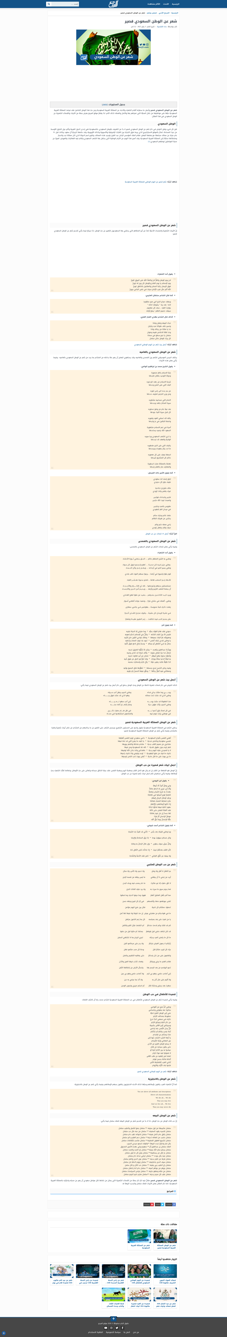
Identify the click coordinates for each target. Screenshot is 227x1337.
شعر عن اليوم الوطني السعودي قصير (151, 1071)
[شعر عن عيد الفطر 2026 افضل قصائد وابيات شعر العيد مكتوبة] (165, 1294)
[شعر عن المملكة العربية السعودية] (139, 1236)
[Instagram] (111, 1328)
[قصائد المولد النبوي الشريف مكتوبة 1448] (165, 1271)
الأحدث (166, 4)
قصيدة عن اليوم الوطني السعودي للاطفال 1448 (140, 1281)
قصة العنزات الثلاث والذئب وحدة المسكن (115, 1304)
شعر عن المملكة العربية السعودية (140, 1246)
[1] (149, 141)
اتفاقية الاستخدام (95, 1332)
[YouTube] (106, 1328)
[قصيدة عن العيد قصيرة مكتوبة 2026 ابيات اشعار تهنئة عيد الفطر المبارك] (139, 1294)
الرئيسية (175, 4)
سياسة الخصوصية (113, 1332)
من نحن (136, 1332)
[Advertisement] (113, 83)
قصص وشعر (152, 13)
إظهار (105, 104)
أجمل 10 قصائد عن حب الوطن (157, 533)
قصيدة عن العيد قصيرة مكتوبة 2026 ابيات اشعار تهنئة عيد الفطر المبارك (140, 1306)
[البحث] (49, 4)
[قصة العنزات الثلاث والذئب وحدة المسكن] (113, 1294)
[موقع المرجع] (113, 4)
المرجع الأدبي (164, 13)
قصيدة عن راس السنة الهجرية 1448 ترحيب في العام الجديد (88, 1283)
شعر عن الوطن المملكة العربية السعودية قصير (166, 1246)
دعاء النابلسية (162, 26)
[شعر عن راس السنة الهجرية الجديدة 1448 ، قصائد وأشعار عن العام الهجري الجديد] (113, 1271)
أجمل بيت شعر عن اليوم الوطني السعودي (150, 344)
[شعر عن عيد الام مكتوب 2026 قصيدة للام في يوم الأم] (61, 1271)
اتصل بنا (127, 1332)
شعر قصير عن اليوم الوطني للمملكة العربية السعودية (145, 181)
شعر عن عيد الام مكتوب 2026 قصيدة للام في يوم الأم (62, 1283)
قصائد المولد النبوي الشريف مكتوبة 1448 (167, 1281)
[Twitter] (117, 1328)
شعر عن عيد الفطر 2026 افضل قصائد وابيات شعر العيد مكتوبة (166, 1306)
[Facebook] (122, 1328)
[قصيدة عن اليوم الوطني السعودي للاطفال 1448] (139, 1271)
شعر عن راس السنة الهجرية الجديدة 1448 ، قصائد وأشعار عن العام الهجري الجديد (115, 1284)
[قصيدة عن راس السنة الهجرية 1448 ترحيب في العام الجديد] (87, 1271)
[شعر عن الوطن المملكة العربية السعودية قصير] (165, 1236)
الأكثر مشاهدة (154, 4)
